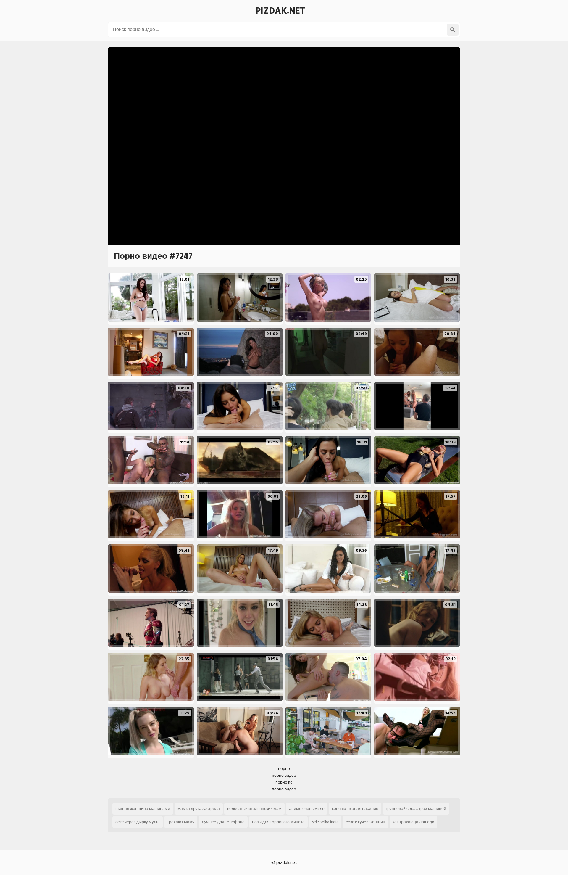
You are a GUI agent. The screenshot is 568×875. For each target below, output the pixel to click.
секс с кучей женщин (365, 821)
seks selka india (325, 821)
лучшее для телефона (223, 821)
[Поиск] (453, 30)
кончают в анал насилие (355, 808)
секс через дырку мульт (137, 821)
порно (284, 768)
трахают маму (180, 821)
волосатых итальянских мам (254, 808)
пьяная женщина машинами (142, 808)
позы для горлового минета (278, 821)
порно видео (284, 775)
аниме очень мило (307, 808)
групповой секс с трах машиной (416, 808)
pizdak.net (280, 11)
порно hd (284, 782)
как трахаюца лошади (413, 821)
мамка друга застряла (199, 808)
